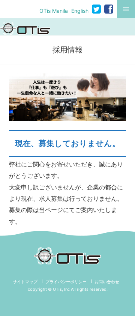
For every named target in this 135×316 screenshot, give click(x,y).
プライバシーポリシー (66, 281)
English (79, 11)
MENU (126, 9)
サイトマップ (25, 281)
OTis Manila (53, 11)
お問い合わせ (106, 281)
